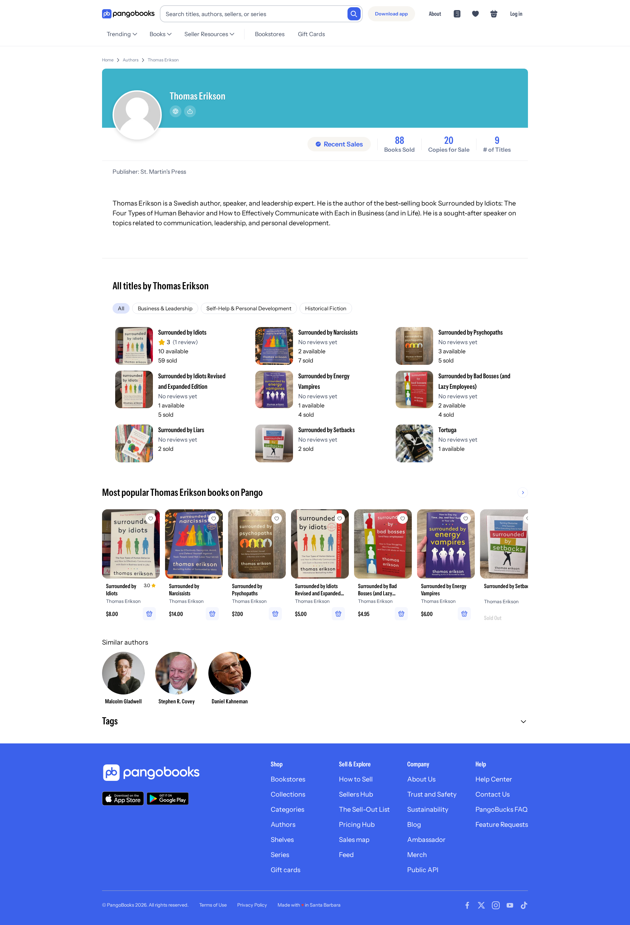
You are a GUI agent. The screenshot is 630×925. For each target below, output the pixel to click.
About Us (421, 779)
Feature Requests (501, 824)
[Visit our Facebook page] (467, 905)
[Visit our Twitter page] (481, 905)
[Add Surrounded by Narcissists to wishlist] (213, 518)
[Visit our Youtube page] (510, 905)
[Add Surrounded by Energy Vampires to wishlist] (465, 518)
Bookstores (269, 34)
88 (399, 140)
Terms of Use (213, 905)
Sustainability (427, 809)
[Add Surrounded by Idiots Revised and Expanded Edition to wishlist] (339, 518)
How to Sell (356, 779)
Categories (287, 809)
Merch (417, 855)
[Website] (175, 111)
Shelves (282, 840)
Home (108, 59)
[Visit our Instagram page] (496, 905)
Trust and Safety (431, 794)
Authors (130, 59)
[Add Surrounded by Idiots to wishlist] (150, 518)
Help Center (493, 779)
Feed (346, 855)
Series (280, 855)
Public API (422, 870)
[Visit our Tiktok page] (524, 905)
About (435, 13)
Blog (414, 824)
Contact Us (492, 794)
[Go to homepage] (128, 14)
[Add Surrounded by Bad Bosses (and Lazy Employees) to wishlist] (402, 518)
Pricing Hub (357, 824)
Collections (288, 794)
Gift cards (285, 870)
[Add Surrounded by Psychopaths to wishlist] (276, 518)
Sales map (354, 840)
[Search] (354, 13)
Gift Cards (311, 34)
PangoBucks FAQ (501, 809)
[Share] (190, 111)
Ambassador (426, 840)
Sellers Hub (356, 794)
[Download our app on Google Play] (168, 798)
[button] (315, 721)
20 (448, 140)
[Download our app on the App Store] (123, 798)
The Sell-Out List (364, 809)
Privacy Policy (252, 905)
